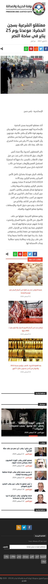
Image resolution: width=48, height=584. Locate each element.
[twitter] (41, 49)
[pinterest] (31, 49)
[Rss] (18, 527)
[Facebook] (29, 527)
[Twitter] (24, 527)
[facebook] (46, 49)
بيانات (6, 556)
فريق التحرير (40, 432)
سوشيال (25, 556)
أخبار (32, 41)
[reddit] (36, 49)
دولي (19, 556)
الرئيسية (43, 556)
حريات (44, 561)
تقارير (32, 556)
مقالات (12, 556)
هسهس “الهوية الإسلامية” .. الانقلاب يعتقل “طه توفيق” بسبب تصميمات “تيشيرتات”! (25, 425)
